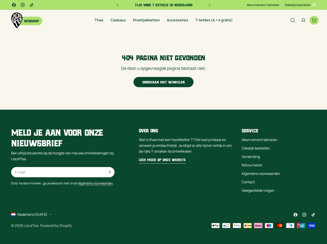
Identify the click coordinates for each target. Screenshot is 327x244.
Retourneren (252, 165)
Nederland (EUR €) (32, 214)
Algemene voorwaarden (95, 183)
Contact (248, 181)
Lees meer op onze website (162, 159)
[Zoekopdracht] (292, 20)
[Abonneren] (109, 172)
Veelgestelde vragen (258, 190)
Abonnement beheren (263, 5)
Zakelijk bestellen (298, 5)
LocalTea (31, 225)
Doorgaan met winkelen (163, 82)
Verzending (251, 156)
